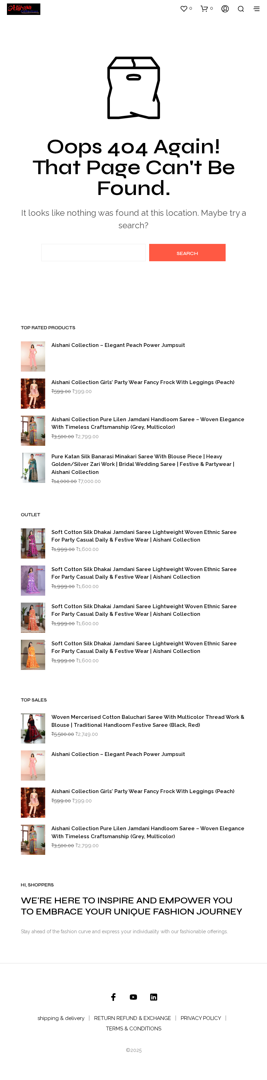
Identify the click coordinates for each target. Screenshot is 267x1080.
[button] (186, 8)
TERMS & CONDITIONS (133, 1029)
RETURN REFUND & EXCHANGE (132, 1018)
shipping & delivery (61, 1018)
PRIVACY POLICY (201, 1018)
